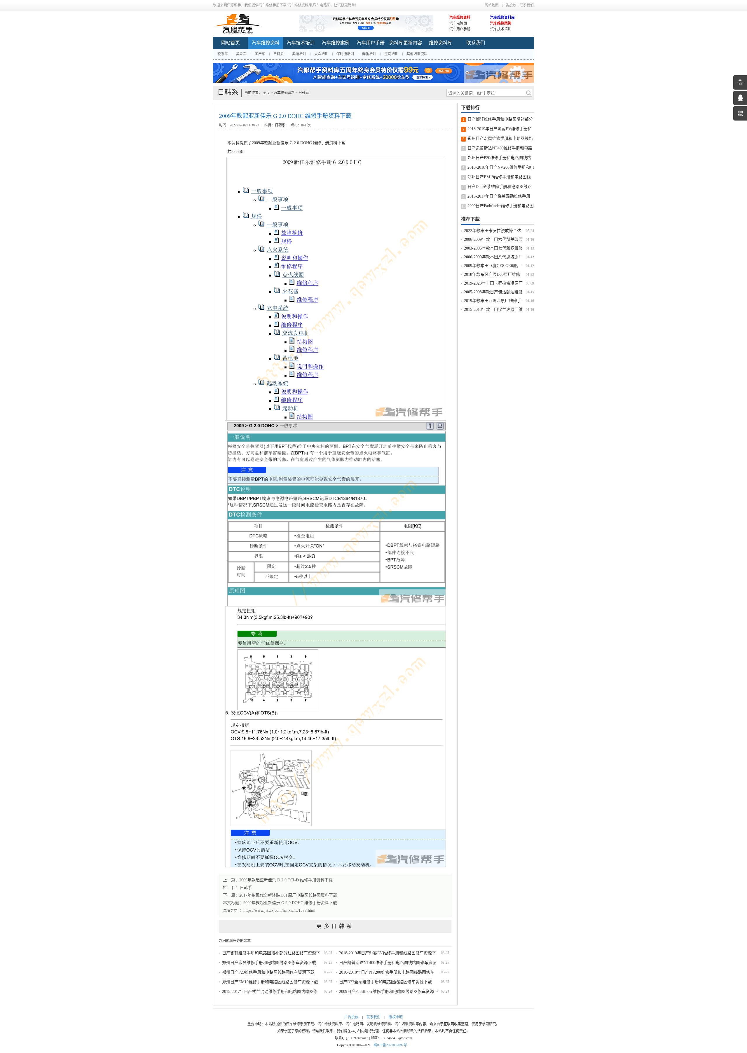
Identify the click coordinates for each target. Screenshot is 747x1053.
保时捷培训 (345, 54)
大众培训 (321, 54)
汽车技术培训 (500, 29)
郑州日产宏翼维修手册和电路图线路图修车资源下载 (269, 962)
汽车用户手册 (459, 29)
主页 (266, 93)
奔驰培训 (369, 54)
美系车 (241, 54)
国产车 (260, 54)
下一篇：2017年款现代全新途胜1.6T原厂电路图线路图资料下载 (280, 895)
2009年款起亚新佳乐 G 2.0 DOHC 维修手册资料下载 (290, 903)
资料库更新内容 (405, 42)
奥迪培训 (299, 54)
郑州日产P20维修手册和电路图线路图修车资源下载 (268, 972)
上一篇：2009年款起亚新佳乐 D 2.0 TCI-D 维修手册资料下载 (278, 880)
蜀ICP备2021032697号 (390, 1045)
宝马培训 (391, 54)
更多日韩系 (335, 926)
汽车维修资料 (459, 17)
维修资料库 (440, 42)
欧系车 (222, 54)
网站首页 (230, 42)
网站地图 (492, 5)
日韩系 (278, 54)
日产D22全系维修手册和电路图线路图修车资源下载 (385, 982)
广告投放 (509, 5)
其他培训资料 (416, 54)
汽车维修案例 (500, 23)
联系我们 (527, 5)
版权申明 (396, 1017)
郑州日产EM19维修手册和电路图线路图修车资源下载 (270, 982)
